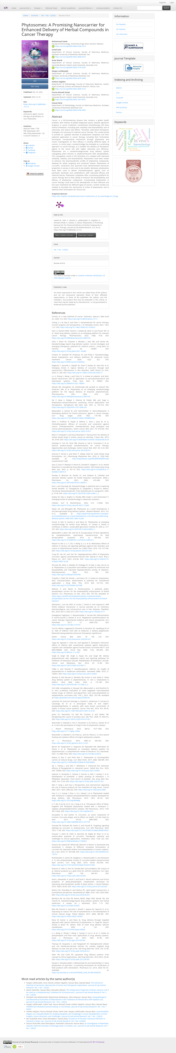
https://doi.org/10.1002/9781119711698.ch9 (69, 407)
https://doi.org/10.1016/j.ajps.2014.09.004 (68, 940)
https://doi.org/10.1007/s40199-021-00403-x (69, 482)
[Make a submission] (133, 46)
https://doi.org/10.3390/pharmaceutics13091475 (71, 396)
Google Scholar (33, 166)
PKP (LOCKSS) (121, 107)
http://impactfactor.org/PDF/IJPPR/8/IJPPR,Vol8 (90, 459)
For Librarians (121, 34)
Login (172, 2)
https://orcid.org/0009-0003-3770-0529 (70, 67)
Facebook (31, 150)
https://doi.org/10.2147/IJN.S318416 (87, 754)
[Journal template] (133, 67)
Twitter (30, 148)
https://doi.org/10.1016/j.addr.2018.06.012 (73, 951)
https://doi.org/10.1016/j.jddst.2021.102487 (69, 351)
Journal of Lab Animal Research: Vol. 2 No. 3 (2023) (65, 1021)
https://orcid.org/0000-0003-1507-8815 (70, 99)
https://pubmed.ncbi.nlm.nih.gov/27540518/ (72, 698)
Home (14, 8)
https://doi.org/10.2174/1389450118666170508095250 (73, 418)
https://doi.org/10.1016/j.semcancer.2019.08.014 (71, 450)
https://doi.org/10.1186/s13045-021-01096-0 (77, 327)
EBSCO (119, 88)
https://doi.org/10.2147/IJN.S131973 (66, 625)
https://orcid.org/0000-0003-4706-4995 (70, 110)
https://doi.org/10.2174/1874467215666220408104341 (87, 830)
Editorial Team (51, 8)
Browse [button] (37, 8)
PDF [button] (34, 81)
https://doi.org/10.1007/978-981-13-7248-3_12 (70, 684)
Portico (119, 112)
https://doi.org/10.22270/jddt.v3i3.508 (67, 585)
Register (162, 2)
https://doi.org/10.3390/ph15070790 (66, 574)
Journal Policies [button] (85, 8)
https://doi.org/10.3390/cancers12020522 (68, 362)
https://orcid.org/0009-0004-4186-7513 (70, 46)
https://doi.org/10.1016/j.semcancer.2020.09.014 (71, 639)
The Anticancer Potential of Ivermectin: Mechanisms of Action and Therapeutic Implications (64, 984)
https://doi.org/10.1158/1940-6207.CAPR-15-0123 (75, 711)
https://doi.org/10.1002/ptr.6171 (92, 612)
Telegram (32, 152)
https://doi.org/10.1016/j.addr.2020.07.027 (87, 781)
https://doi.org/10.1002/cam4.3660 (92, 790)
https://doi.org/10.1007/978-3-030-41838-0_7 (77, 529)
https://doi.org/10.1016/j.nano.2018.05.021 (73, 895)
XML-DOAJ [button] (35, 86)
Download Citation (85, 235)
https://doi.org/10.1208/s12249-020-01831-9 (84, 373)
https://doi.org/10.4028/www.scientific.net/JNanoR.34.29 (86, 439)
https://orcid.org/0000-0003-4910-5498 (70, 78)
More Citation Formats (64, 235)
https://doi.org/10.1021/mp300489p (66, 800)
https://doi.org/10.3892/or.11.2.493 (66, 652)
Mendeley (31, 163)
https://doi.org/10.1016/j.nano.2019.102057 (79, 674)
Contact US (117, 8)
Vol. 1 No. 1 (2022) (48, 15)
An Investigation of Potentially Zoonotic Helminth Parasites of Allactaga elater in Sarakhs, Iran (67, 1024)
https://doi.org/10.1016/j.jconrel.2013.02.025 (89, 886)
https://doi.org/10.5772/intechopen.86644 (68, 929)
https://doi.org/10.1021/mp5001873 (79, 811)
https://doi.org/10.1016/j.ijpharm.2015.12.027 (70, 743)
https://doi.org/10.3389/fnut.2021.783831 (68, 383)
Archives (34, 15)
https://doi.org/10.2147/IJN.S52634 (65, 905)
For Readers (121, 24)
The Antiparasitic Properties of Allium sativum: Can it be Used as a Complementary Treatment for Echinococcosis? (67, 991)
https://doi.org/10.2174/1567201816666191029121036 (73, 865)
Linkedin (31, 145)
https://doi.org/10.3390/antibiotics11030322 (69, 841)
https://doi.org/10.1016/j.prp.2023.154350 (83, 770)
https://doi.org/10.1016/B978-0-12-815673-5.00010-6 (73, 540)
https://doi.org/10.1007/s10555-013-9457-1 (69, 665)
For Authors (121, 29)
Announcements (103, 8)
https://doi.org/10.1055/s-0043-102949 (67, 916)
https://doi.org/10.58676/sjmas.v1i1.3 (82, 319)
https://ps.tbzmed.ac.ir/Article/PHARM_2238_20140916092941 (76, 972)
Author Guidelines (68, 8)
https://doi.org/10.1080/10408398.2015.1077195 (71, 822)
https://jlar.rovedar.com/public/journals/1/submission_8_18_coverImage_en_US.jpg (85, 196)
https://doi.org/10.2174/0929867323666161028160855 (73, 762)
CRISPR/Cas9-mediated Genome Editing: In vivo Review (48, 1007)
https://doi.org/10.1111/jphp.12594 (66, 731)
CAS (117, 93)
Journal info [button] (25, 8)
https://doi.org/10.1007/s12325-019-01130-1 (73, 719)
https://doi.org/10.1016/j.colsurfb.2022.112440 (70, 505)
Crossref (119, 98)
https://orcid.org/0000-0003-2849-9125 (70, 89)
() (96, 1042)
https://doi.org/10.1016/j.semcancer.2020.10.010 (71, 431)
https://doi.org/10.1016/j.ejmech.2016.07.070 (74, 551)
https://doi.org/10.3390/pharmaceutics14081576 (71, 338)
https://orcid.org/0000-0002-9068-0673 (70, 57)
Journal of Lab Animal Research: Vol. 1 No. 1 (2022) (46, 1002)
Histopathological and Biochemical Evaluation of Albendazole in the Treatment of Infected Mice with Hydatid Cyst (66, 998)
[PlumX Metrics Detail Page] (59, 204)
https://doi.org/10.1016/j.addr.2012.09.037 (73, 959)
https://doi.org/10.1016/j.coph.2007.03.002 (69, 876)
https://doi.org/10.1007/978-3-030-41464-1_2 (81, 493)
